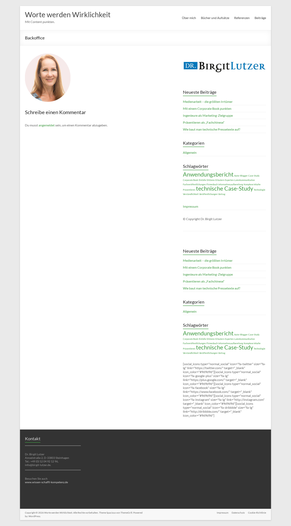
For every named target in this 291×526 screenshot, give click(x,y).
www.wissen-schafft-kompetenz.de (46, 482)
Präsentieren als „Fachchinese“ (203, 122)
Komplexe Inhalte (252, 184)
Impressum (190, 206)
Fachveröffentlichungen (194, 184)
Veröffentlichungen (208, 194)
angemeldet (47, 125)
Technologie (259, 189)
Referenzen (242, 18)
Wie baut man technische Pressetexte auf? (211, 129)
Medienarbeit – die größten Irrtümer (208, 101)
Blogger (244, 175)
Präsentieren (189, 189)
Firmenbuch (212, 184)
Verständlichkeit (191, 194)
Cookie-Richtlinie (257, 512)
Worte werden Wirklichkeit (67, 14)
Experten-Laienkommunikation (240, 180)
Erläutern (219, 180)
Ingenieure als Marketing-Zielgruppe (208, 115)
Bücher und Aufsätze (215, 18)
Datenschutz (238, 512)
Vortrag (221, 194)
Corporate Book (190, 180)
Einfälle (202, 180)
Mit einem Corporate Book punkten (207, 108)
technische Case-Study (224, 188)
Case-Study (254, 175)
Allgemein (190, 152)
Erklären (211, 180)
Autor (237, 175)
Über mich (189, 18)
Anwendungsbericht (208, 174)
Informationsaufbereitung (230, 184)
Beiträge (260, 18)
